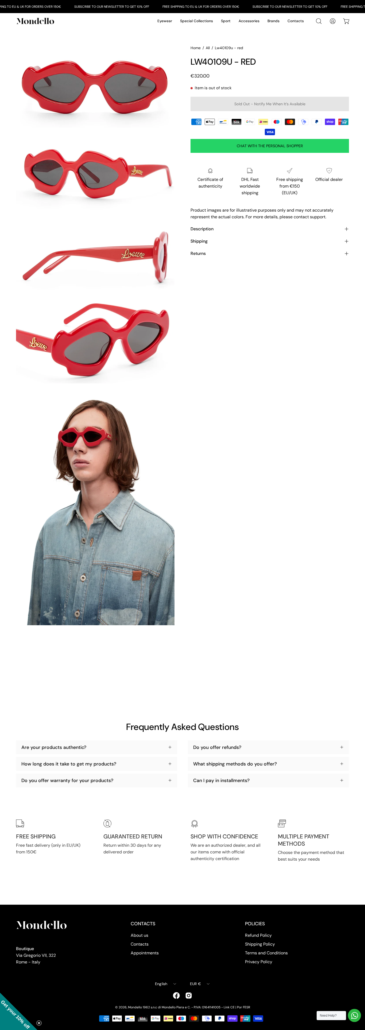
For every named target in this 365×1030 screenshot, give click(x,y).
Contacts (140, 944)
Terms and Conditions (266, 953)
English (161, 983)
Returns (198, 253)
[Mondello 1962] (36, 21)
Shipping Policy (260, 944)
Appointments (145, 953)
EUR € (195, 983)
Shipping (199, 241)
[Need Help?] (354, 1015)
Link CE (229, 1007)
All (208, 47)
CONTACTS (143, 924)
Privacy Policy (258, 962)
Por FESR (243, 1007)
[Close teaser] (39, 1023)
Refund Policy (258, 935)
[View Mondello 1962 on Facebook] (176, 996)
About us (139, 935)
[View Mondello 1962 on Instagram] (189, 996)
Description (202, 229)
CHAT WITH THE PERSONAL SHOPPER (270, 145)
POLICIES (255, 924)
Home (196, 47)
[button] (18, 1011)
